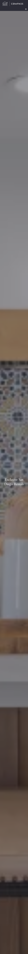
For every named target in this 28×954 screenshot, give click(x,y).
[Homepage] (12, 4)
